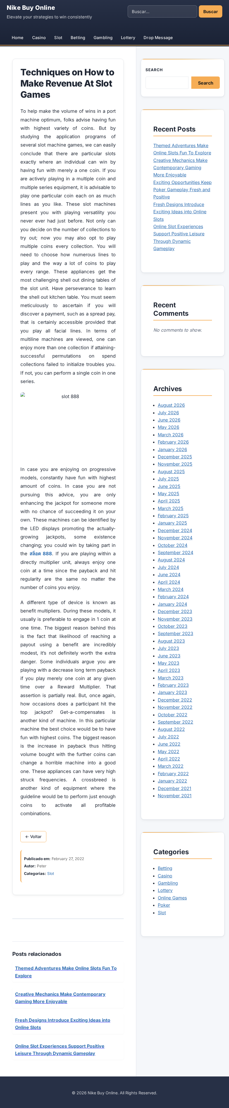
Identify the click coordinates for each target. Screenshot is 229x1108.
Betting (78, 37)
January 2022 (172, 781)
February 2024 (173, 596)
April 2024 (169, 582)
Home (18, 37)
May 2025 (168, 493)
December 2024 (175, 530)
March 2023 (170, 678)
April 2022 (169, 759)
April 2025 (169, 501)
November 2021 (175, 795)
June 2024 (169, 574)
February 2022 (173, 773)
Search (154, 70)
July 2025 (168, 479)
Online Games (172, 898)
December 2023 (175, 611)
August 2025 (171, 471)
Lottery (128, 37)
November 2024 (175, 537)
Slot (58, 37)
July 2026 (168, 412)
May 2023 (168, 663)
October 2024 (172, 545)
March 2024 (170, 589)
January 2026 (172, 449)
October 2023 (172, 626)
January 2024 (172, 604)
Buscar (210, 11)
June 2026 (169, 420)
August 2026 (171, 405)
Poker (164, 905)
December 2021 (174, 788)
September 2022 (175, 722)
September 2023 (175, 633)
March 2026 (170, 434)
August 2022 (171, 729)
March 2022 (170, 766)
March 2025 (170, 508)
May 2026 (168, 427)
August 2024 (171, 560)
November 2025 (175, 464)
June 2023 (169, 656)
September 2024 (175, 552)
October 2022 (172, 714)
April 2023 (169, 670)
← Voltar (33, 836)
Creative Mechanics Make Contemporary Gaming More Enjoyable (180, 167)
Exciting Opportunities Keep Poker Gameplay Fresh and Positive (182, 190)
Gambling (103, 37)
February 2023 (173, 685)
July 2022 (168, 737)
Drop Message (158, 37)
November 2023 (175, 619)
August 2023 (171, 641)
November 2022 (175, 707)
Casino (39, 37)
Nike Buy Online (31, 7)
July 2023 (168, 648)
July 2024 (168, 567)
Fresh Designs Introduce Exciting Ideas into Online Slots (179, 212)
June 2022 (169, 744)
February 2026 (173, 442)
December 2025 (175, 457)
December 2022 (175, 700)
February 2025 (173, 515)
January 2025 (172, 523)
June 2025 (169, 486)
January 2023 (172, 692)
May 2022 (168, 751)
